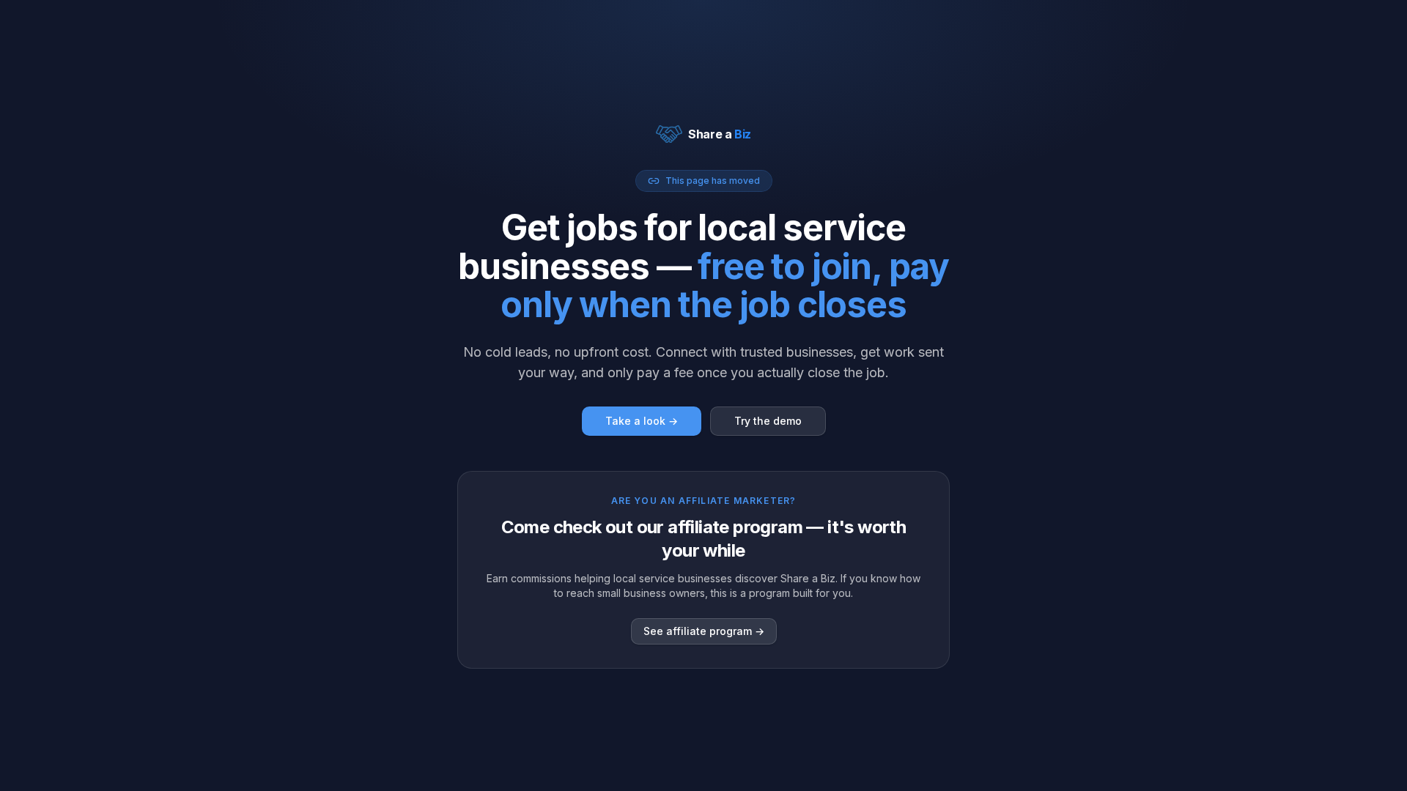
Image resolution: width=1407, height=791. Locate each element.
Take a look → (641, 421)
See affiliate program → (703, 631)
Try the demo (768, 421)
